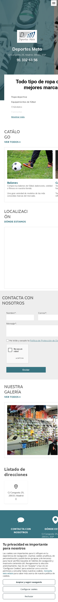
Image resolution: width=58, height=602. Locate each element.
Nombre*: (11, 313)
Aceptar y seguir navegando (29, 582)
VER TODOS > (12, 141)
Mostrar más (18, 116)
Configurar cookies (29, 589)
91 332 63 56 (27, 60)
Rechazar (29, 596)
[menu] (54, 3)
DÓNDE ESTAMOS (15, 221)
